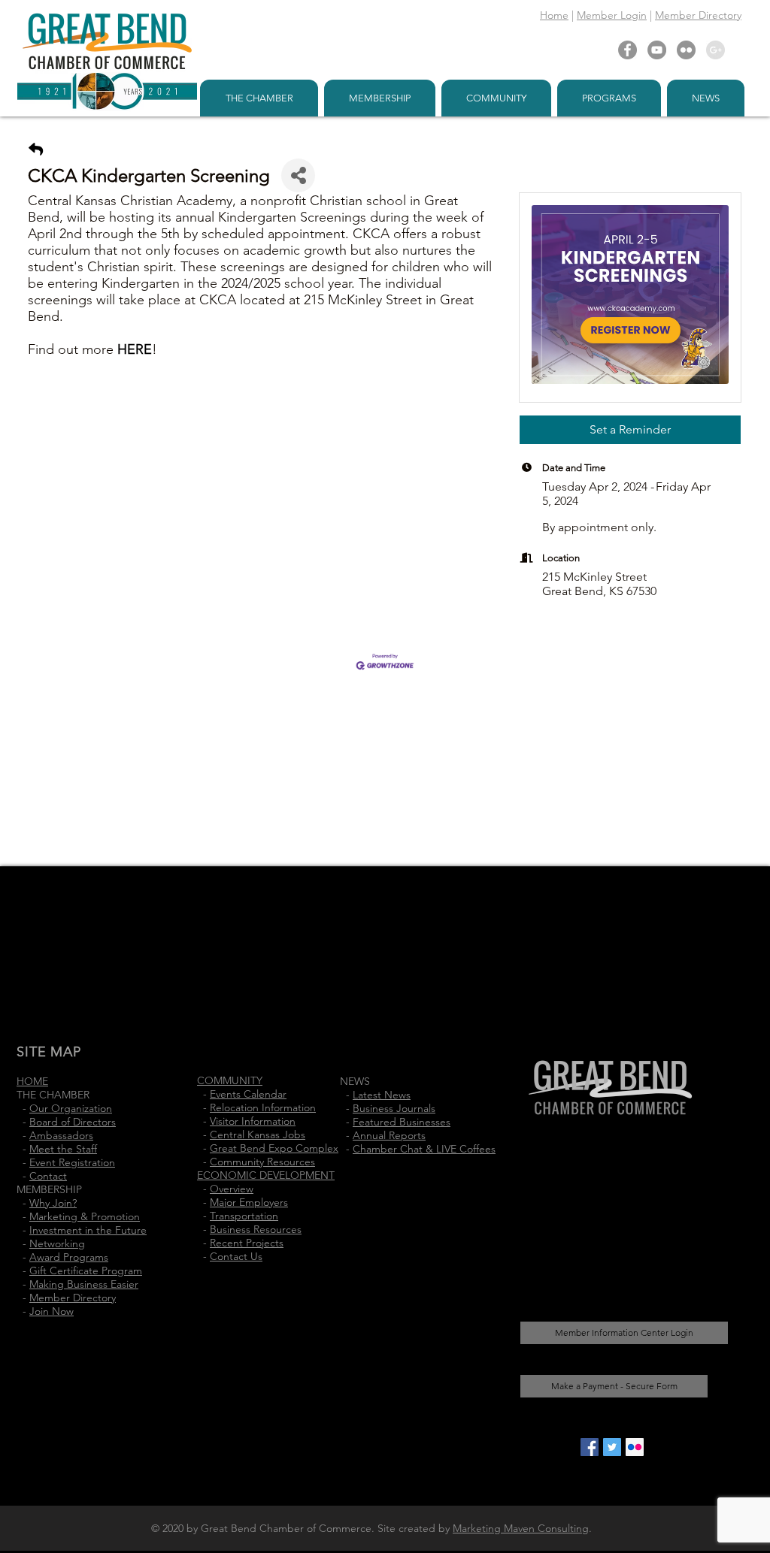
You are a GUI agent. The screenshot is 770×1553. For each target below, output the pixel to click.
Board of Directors (72, 1121)
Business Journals (394, 1108)
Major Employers (249, 1202)
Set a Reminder (630, 429)
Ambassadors (61, 1135)
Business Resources (256, 1229)
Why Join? (53, 1203)
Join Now (51, 1311)
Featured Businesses (401, 1121)
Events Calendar (248, 1094)
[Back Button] (36, 150)
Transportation (244, 1215)
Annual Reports (389, 1135)
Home (554, 15)
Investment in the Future (88, 1230)
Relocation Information (263, 1107)
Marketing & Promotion (84, 1216)
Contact (48, 1176)
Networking (57, 1243)
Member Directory (698, 15)
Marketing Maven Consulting (521, 1528)
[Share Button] (298, 175)
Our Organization (70, 1108)
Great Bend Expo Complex (274, 1148)
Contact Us (236, 1256)
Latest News (382, 1094)
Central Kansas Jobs (257, 1134)
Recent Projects (246, 1242)
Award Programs (68, 1257)
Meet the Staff (63, 1149)
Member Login (612, 15)
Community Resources (262, 1161)
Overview (231, 1188)
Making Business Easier (83, 1284)
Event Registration (72, 1162)
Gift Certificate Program (85, 1270)
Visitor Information (253, 1121)
